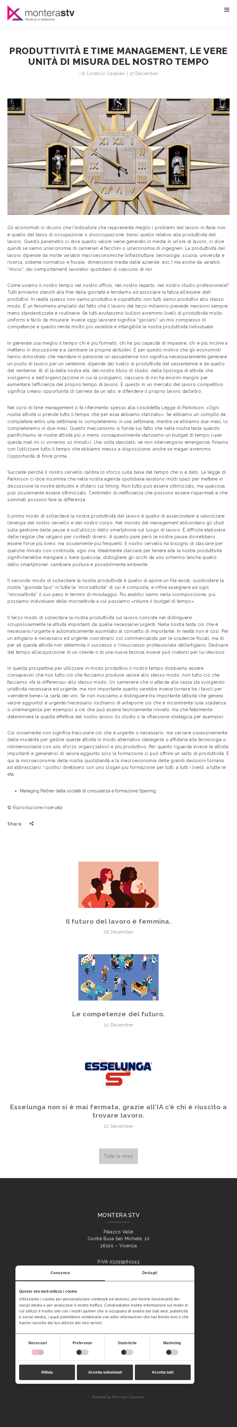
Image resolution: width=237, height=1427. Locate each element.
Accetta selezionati (105, 1372)
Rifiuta (47, 1372)
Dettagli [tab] (149, 1273)
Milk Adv (119, 1397)
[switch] (82, 1352)
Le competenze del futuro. (118, 1014)
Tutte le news (118, 1156)
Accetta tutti (162, 1372)
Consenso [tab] (60, 1273)
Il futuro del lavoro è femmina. (118, 921)
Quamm (138, 1397)
